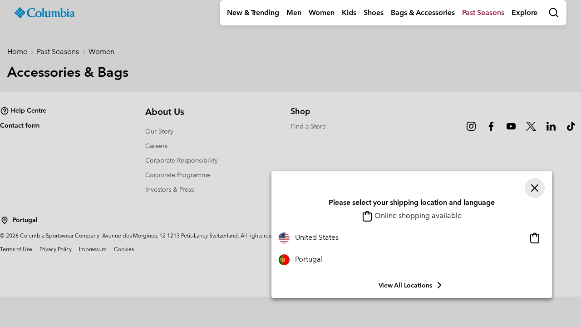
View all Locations (405, 285)
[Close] (535, 188)
